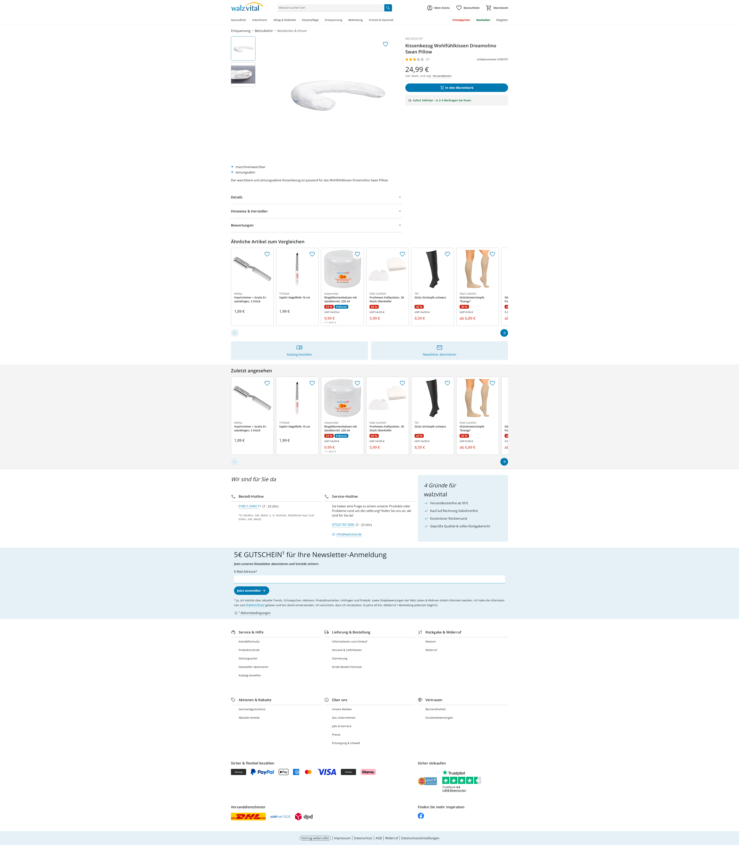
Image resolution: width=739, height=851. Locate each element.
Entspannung (333, 20)
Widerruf (431, 650)
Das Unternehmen (344, 717)
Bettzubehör (264, 31)
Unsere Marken (342, 709)
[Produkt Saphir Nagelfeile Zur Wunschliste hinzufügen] (312, 254)
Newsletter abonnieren (253, 667)
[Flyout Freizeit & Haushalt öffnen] (394, 20)
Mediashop (414, 39)
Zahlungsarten (248, 658)
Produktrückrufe (249, 650)
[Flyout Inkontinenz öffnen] (268, 20)
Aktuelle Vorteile (249, 717)
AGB (379, 838)
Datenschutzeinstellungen (420, 838)
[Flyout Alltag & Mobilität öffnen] (297, 20)
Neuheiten (483, 20)
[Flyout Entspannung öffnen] (343, 20)
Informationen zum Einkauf (349, 641)
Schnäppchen (461, 20)
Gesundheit (238, 20)
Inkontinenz (259, 20)
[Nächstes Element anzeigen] (504, 333)
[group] (335, 94)
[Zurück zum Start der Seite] (734, 823)
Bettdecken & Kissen (292, 31)
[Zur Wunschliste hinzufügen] (385, 44)
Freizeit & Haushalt (381, 20)
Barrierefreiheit (436, 709)
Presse (336, 734)
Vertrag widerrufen (315, 838)
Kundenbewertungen (439, 717)
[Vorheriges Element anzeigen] (235, 333)
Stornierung (339, 658)
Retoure (431, 641)
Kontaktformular (249, 641)
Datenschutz (255, 605)
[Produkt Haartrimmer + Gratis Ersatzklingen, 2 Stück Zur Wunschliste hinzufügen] (267, 254)
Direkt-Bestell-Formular (347, 667)
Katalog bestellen (250, 675)
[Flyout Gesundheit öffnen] (247, 20)
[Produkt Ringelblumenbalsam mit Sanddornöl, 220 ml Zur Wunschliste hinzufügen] (357, 254)
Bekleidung (355, 20)
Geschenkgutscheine (252, 709)
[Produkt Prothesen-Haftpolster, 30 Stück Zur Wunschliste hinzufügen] (402, 254)
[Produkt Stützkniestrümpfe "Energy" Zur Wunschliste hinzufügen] (492, 254)
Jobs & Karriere (341, 726)
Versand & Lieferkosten (347, 650)
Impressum (342, 838)
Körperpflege (310, 20)
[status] (330, 8)
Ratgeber (502, 20)
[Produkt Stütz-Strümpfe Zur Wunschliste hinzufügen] (447, 254)
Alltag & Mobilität (284, 20)
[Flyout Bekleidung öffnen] (364, 20)
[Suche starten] (388, 7)
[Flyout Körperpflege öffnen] (320, 20)
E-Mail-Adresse (244, 571)
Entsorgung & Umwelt (346, 743)
